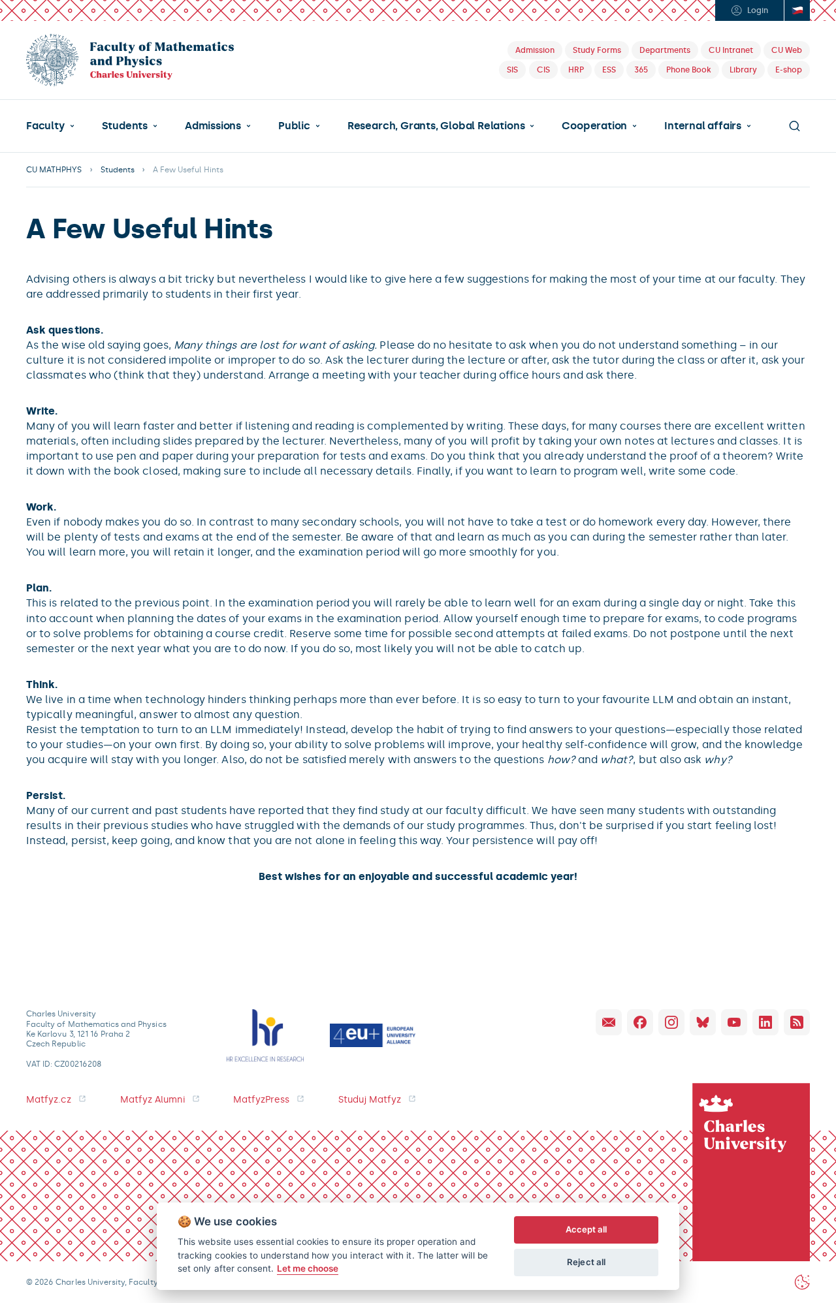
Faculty (45, 126)
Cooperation (594, 126)
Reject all (586, 1262)
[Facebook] (640, 1022)
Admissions (213, 126)
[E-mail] (609, 1022)
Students (125, 126)
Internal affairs (702, 126)
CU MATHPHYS (54, 170)
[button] (50, 126)
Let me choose (308, 1268)
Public (294, 126)
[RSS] (797, 1022)
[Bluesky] (703, 1022)
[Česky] (797, 10)
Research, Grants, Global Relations (435, 126)
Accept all (586, 1229)
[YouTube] (734, 1022)
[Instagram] (671, 1022)
